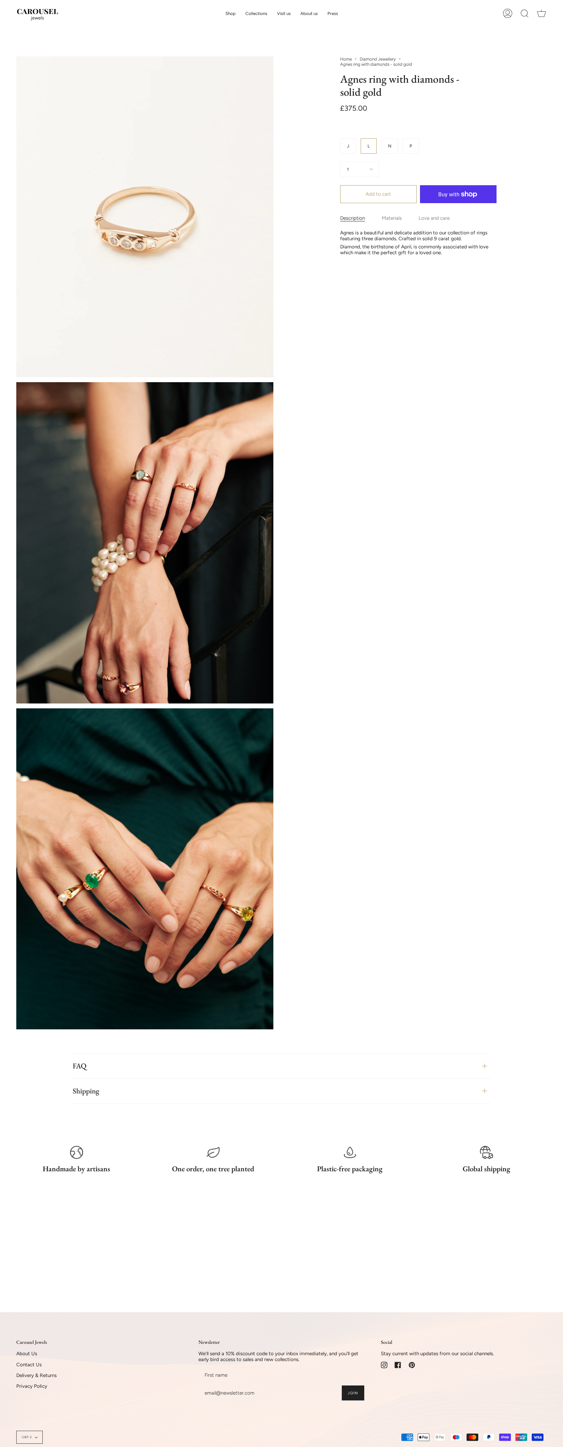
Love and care (434, 218)
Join (353, 1393)
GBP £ (27, 1437)
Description (352, 218)
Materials (392, 218)
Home (346, 59)
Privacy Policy (31, 1386)
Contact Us (29, 1365)
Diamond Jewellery (378, 59)
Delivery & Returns (36, 1375)
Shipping (86, 1091)
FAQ (79, 1066)
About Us (26, 1354)
